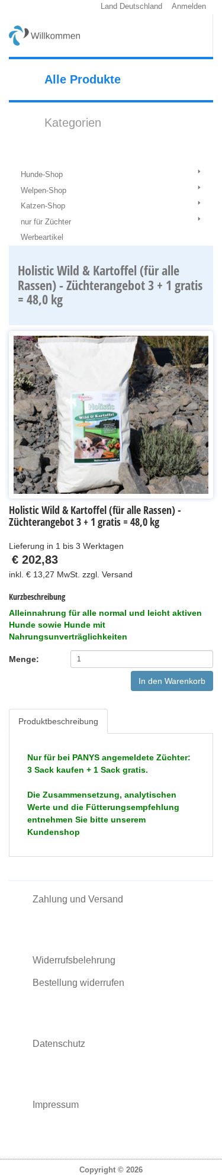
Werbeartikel (42, 237)
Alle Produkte (82, 79)
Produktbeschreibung (58, 721)
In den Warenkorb (172, 681)
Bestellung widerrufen (78, 983)
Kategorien (72, 122)
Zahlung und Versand (78, 899)
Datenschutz (59, 1044)
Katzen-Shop (43, 205)
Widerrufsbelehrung (74, 960)
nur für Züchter (46, 221)
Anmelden (189, 6)
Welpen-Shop (43, 190)
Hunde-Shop (42, 174)
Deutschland (141, 6)
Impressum (56, 1105)
